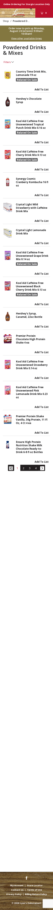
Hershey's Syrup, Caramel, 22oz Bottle (29, 315)
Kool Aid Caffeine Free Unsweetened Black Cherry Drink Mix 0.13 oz (31, 286)
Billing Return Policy (36, 894)
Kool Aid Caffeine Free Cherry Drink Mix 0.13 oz (31, 153)
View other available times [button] (26, 38)
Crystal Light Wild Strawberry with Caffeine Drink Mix (31, 208)
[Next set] (42, 468)
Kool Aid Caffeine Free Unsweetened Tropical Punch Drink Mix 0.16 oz (31, 124)
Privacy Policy (13, 894)
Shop (6, 21)
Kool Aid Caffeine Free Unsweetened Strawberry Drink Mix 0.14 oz (32, 365)
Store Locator (35, 885)
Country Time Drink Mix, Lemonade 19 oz (31, 73)
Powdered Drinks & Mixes (28, 21)
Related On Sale (27, 79)
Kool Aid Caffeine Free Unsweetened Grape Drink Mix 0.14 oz (32, 256)
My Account (16, 885)
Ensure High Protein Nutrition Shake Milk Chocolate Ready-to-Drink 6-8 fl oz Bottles (29, 447)
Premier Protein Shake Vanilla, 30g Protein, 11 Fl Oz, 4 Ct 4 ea (31, 420)
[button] (41, 89)
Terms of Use (34, 889)
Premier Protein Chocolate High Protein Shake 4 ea (30, 339)
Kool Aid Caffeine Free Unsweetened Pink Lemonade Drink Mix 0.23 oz (32, 392)
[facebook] (26, 877)
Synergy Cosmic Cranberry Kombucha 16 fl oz (32, 182)
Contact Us (17, 889)
